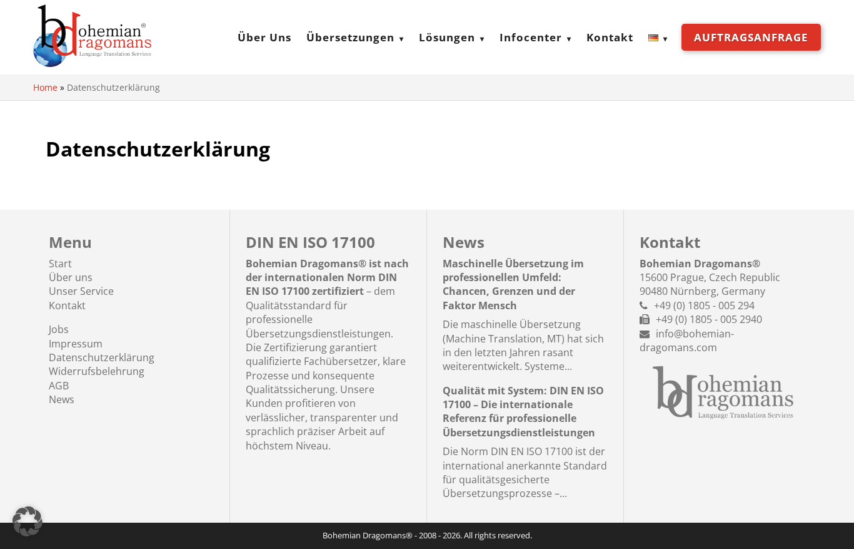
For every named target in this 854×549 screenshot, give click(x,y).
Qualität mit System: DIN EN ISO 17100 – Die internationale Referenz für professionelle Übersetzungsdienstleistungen (523, 411)
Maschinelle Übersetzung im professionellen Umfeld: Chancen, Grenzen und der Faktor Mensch (513, 284)
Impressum (76, 344)
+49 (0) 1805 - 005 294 (704, 305)
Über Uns (264, 37)
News (61, 399)
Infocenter (531, 37)
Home (45, 87)
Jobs (59, 329)
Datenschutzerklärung (101, 357)
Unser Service (81, 291)
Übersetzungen (350, 37)
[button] (27, 521)
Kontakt (609, 37)
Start (60, 263)
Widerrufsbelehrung (96, 371)
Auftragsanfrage (751, 37)
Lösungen (447, 37)
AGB (59, 386)
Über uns (71, 277)
